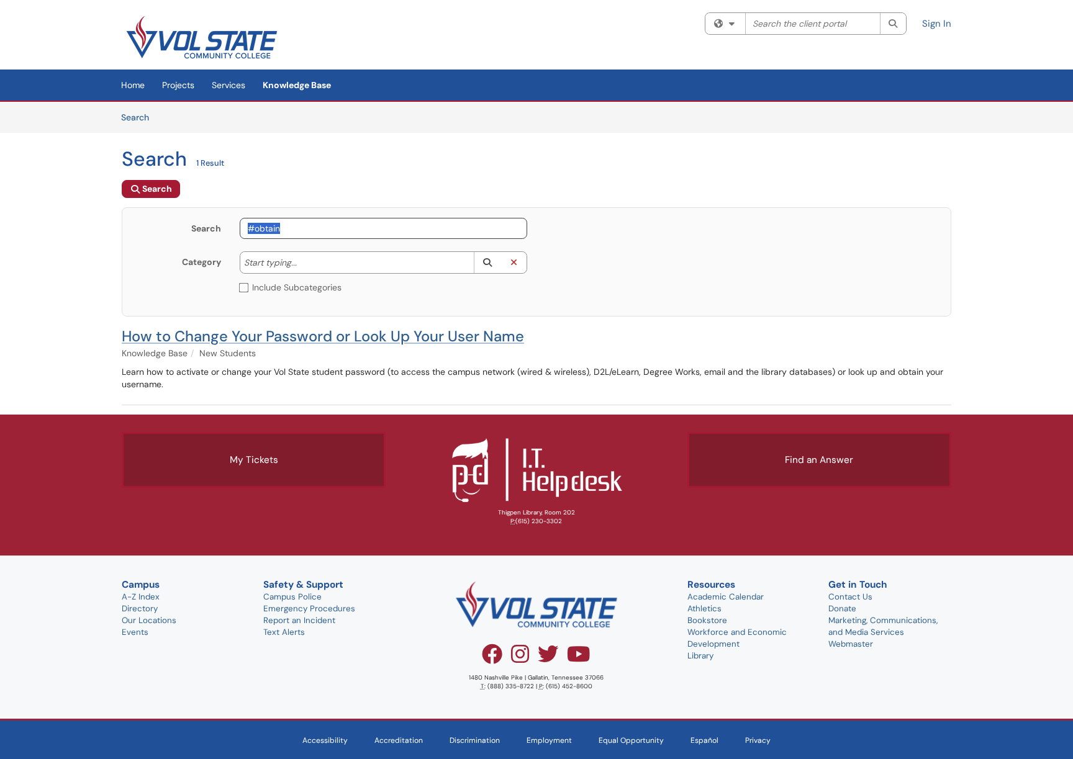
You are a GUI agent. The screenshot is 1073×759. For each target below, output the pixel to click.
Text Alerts (284, 632)
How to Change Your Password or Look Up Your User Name (323, 336)
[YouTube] (579, 658)
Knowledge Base (297, 85)
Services (228, 85)
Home (133, 85)
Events (135, 632)
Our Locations (149, 620)
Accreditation (398, 740)
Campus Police (292, 596)
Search (139, 117)
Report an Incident (299, 620)
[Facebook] (492, 658)
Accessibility (325, 740)
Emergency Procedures (309, 608)
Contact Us (850, 596)
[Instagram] (520, 658)
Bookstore (707, 620)
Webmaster (850, 644)
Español (704, 740)
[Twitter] (548, 658)
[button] (487, 262)
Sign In (936, 23)
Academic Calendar (725, 596)
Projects (178, 85)
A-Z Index (141, 596)
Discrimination (475, 740)
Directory (140, 608)
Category (201, 261)
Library (700, 655)
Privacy (758, 740)
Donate (842, 608)
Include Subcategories (297, 287)
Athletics (704, 608)
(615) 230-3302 (538, 521)
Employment (549, 740)
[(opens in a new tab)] (202, 37)
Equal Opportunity (631, 740)
